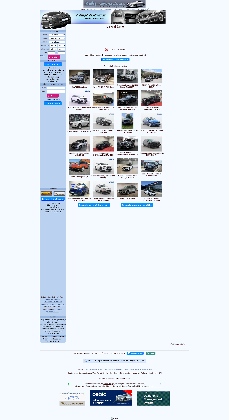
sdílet (151, 353)
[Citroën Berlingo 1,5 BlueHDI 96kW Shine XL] (103, 197)
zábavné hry (53, 207)
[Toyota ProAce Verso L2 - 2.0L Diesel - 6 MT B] (103, 106)
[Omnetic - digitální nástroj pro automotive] (153, 405)
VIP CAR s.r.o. (52, 341)
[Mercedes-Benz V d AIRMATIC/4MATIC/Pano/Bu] (127, 150)
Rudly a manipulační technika (94, 369)
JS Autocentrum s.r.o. (52, 339)
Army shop (118, 9)
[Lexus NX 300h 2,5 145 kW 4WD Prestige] (103, 174)
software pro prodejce (52, 210)
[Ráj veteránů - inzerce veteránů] (114, 7)
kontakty (95, 353)
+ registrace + (52, 103)
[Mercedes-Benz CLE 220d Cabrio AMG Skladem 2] (127, 106)
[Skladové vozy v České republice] (72, 405)
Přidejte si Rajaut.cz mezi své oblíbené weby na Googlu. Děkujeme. (116, 361)
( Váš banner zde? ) (177, 344)
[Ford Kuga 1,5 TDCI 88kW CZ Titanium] (103, 129)
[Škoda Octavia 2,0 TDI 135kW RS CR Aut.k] (152, 129)
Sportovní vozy (131, 9)
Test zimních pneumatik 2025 (114, 369)
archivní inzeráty (53, 75)
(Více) (42, 56)
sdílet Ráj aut (136, 353)
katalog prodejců (53, 72)
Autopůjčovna (91, 9)
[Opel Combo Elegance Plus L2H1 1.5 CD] (79, 151)
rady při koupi (52, 77)
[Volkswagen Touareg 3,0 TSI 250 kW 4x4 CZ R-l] (152, 151)
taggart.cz (136, 373)
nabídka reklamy (117, 353)
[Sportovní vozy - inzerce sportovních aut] (46, 195)
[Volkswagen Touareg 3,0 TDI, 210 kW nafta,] (127, 129)
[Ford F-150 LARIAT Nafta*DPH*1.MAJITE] (152, 106)
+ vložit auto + (53, 64)
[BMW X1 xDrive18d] (127, 197)
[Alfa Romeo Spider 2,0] (79, 175)
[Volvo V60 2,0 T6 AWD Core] (103, 85)
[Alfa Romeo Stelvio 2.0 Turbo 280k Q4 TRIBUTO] (127, 174)
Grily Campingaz (105, 9)
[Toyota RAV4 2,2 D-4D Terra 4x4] (79, 130)
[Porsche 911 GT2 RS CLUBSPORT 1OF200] (152, 197)
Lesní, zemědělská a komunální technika (138, 369)
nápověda (104, 353)
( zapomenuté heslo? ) (53, 99)
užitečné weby (52, 203)
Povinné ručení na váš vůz (53, 305)
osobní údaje (108, 384)
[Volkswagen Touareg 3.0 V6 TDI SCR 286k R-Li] (79, 197)
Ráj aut (53, 68)
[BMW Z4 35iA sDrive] (79, 85)
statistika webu (53, 212)
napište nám (53, 81)
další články (53, 333)
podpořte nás (53, 79)
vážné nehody (53, 205)
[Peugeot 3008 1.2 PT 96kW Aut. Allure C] (79, 106)
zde (152, 386)
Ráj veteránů (145, 9)
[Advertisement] (177, 50)
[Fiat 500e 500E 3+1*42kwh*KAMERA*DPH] (103, 151)
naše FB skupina (54, 199)
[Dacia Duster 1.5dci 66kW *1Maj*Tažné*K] (152, 172)
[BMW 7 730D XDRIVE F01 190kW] (152, 83)
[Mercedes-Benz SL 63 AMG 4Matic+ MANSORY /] (127, 83)
